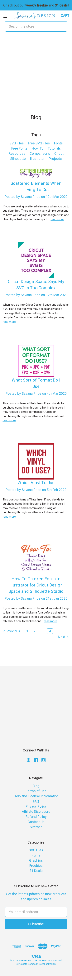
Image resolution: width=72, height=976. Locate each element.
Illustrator (37, 159)
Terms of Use (36, 791)
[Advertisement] (36, 72)
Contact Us (36, 822)
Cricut (59, 153)
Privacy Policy (36, 806)
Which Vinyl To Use (36, 482)
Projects (55, 159)
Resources (17, 153)
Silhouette (18, 159)
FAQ (36, 801)
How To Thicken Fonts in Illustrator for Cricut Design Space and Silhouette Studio (36, 585)
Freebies (36, 866)
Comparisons (40, 153)
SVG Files (16, 143)
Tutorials (54, 148)
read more (57, 219)
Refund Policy (36, 817)
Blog (36, 786)
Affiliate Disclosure (36, 811)
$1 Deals (36, 871)
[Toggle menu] (5, 15)
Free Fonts (19, 148)
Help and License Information (36, 796)
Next (62, 637)
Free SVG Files (39, 143)
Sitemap (36, 827)
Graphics (36, 860)
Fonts (58, 143)
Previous (13, 631)
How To (37, 148)
